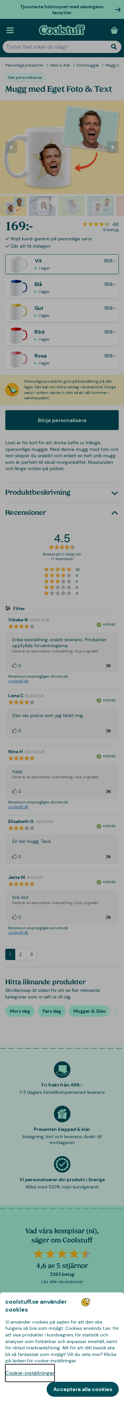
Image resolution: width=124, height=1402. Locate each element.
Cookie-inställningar (30, 1373)
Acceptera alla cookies (82, 1389)
